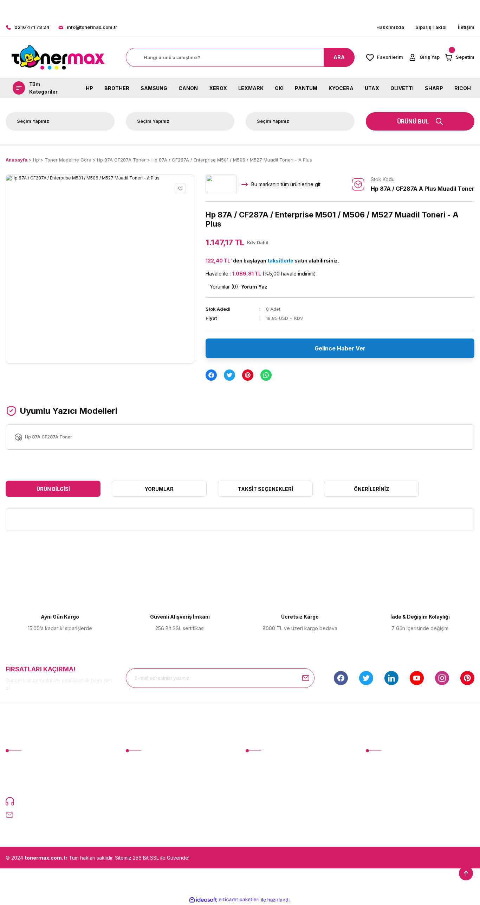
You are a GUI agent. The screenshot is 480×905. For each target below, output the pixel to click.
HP (89, 88)
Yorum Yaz (254, 287)
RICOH (462, 88)
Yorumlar (159, 489)
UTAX (372, 88)
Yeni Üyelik (138, 763)
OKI (279, 88)
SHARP (434, 88)
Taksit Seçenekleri (265, 489)
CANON (188, 88)
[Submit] (305, 678)
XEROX (218, 88)
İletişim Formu (261, 776)
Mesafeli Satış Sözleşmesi (396, 763)
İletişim (466, 27)
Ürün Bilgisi (53, 489)
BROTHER (116, 88)
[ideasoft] (203, 900)
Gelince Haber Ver (339, 348)
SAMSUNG (154, 88)
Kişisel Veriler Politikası (392, 802)
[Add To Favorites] (180, 188)
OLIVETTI (402, 88)
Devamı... (44, 785)
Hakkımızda (390, 27)
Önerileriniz (371, 489)
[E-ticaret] (239, 900)
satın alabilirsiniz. (303, 261)
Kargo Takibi (260, 802)
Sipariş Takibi (431, 27)
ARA (339, 57)
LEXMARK (251, 88)
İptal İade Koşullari (387, 789)
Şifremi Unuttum (144, 789)
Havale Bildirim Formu (270, 789)
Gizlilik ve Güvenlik (387, 776)
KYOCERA (341, 88)
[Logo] (58, 57)
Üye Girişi (137, 776)
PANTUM (306, 88)
